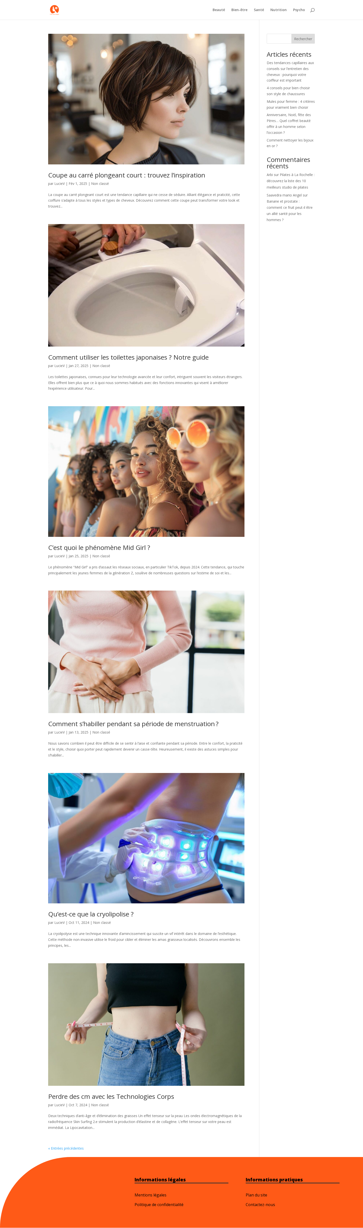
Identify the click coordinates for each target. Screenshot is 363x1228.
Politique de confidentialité (159, 1204)
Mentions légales (150, 1195)
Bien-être (239, 10)
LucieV (59, 183)
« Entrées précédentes (66, 1148)
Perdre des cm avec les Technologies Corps (111, 1096)
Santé (259, 10)
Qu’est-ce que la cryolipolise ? (91, 914)
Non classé (100, 183)
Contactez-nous (260, 1204)
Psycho (299, 10)
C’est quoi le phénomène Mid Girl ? (99, 547)
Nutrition (278, 10)
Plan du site (256, 1195)
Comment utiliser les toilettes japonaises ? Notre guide (128, 357)
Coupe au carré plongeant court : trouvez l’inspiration (126, 175)
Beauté (219, 10)
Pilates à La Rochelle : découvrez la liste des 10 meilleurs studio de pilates (291, 180)
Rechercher (303, 38)
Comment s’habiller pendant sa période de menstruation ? (133, 723)
